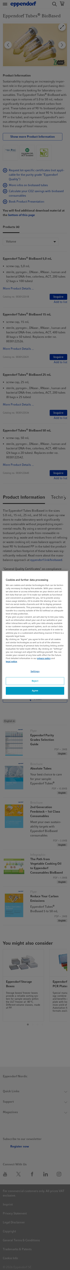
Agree (35, 690)
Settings (35, 671)
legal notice (11, 661)
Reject (35, 681)
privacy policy (44, 658)
